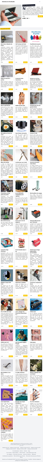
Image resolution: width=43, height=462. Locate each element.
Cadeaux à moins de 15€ (35, 447)
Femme (21, 451)
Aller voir (40, 16)
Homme (25, 451)
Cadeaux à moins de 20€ (11, 448)
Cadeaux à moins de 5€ (14, 447)
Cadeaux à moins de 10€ (25, 447)
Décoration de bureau (17, 454)
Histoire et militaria (27, 454)
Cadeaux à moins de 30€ (21, 448)
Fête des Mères (15, 452)
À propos (25, 459)
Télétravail (34, 454)
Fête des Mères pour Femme (19, 456)
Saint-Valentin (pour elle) (31, 452)
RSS (27, 460)
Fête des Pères (22, 452)
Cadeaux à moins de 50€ (32, 448)
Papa (29, 451)
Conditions (30, 459)
